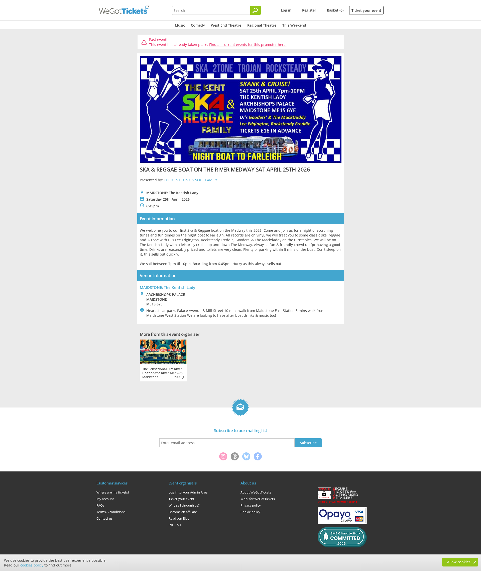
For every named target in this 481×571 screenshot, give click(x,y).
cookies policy (31, 565)
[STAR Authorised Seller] (338, 503)
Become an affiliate (183, 512)
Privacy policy (251, 505)
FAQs (100, 505)
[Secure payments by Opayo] (342, 523)
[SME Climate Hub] (342, 546)
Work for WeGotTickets (258, 499)
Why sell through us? (184, 505)
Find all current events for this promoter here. (248, 44)
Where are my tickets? (112, 492)
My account (105, 499)
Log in (286, 10)
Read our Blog (179, 518)
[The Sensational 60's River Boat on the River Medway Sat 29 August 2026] (163, 351)
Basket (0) (335, 10)
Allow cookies (458, 561)
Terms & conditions (110, 512)
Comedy (198, 25)
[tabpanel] (163, 359)
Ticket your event (366, 10)
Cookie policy (250, 512)
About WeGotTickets (256, 492)
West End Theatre (226, 25)
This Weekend (294, 25)
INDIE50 (175, 525)
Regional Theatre (261, 25)
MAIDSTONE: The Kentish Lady (167, 287)
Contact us (104, 518)
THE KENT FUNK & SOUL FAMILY (190, 180)
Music (180, 25)
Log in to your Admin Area (188, 492)
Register (309, 10)
